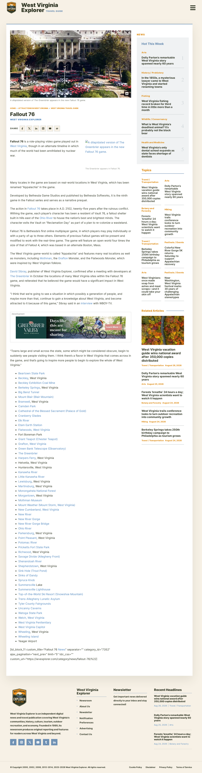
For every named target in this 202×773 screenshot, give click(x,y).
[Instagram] (21, 742)
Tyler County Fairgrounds (34, 603)
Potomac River (27, 542)
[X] (30, 742)
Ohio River (46, 218)
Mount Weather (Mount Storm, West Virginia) (46, 505)
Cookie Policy (135, 767)
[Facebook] (13, 742)
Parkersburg (26, 533)
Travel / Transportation (150, 180)
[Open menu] (193, 7)
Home (13, 108)
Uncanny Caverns (29, 608)
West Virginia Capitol (31, 627)
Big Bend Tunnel (28, 392)
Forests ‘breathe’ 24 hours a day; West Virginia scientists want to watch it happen (151, 224)
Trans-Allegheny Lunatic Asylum (39, 599)
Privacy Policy (165, 767)
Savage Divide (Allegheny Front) (39, 556)
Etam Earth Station (30, 425)
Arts (144, 52)
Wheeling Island (28, 636)
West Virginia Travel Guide (64, 108)
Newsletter (86, 712)
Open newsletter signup (128, 713)
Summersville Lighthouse (34, 589)
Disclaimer (150, 767)
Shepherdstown (28, 566)
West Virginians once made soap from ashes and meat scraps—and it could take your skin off (151, 286)
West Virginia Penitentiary (34, 622)
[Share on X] (29, 128)
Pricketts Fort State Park (33, 547)
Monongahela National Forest (37, 490)
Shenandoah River (30, 561)
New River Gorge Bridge (33, 523)
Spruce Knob (26, 580)
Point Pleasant (27, 538)
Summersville (26, 584)
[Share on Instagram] (43, 128)
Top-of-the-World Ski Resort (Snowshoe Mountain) (50, 594)
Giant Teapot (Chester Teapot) (38, 439)
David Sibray (18, 271)
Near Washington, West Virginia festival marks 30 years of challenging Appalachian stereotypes (173, 287)
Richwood (24, 552)
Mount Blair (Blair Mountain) (35, 397)
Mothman (46, 258)
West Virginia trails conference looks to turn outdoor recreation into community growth (173, 224)
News (61, 649)
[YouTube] (38, 742)
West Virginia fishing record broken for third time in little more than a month (157, 105)
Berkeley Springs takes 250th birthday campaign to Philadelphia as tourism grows (151, 256)
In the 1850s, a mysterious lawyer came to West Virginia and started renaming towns (158, 82)
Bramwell (24, 401)
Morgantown (26, 495)
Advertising (86, 728)
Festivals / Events (174, 242)
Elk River (23, 420)
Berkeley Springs (29, 387)
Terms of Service (184, 767)
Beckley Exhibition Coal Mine (36, 382)
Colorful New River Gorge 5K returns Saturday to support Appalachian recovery (174, 256)
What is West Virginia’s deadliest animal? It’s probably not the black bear (156, 129)
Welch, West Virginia (31, 617)
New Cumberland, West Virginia (38, 509)
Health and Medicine (153, 142)
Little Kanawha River (31, 476)
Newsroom (86, 700)
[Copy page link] (57, 128)
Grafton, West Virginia (32, 443)
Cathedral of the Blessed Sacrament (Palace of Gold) (52, 411)
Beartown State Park (31, 373)
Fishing (146, 96)
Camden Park (27, 406)
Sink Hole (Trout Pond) (32, 570)
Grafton (63, 258)
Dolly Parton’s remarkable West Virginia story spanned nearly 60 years (158, 60)
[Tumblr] (46, 742)
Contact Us (86, 734)
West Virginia (18, 146)
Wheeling (24, 631)
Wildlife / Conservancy (154, 119)
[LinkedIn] (54, 742)
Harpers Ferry (27, 458)
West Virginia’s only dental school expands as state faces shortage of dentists (158, 152)
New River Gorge (29, 519)
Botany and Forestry (148, 209)
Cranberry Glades (29, 415)
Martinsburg (26, 486)
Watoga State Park (30, 613)
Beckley (23, 378)
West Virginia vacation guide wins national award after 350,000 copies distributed (151, 194)
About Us (85, 706)
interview (86, 303)
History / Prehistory (153, 73)
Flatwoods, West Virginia (34, 429)
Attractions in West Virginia (33, 108)
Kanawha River (27, 472)
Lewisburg (25, 481)
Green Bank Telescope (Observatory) (42, 448)
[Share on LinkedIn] (36, 128)
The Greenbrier (19, 276)
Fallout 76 (33, 208)
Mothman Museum (30, 500)
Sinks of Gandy (28, 575)
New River (24, 514)
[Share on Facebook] (22, 128)
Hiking (168, 209)
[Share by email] (50, 128)
